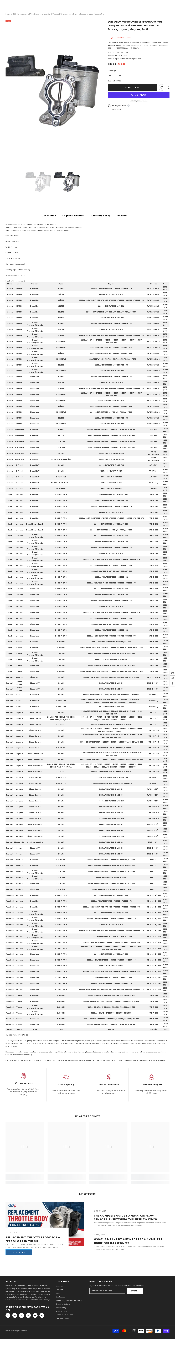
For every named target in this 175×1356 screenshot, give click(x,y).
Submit (135, 1291)
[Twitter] (41, 1315)
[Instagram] (14, 1315)
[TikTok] (28, 1315)
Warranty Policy (100, 215)
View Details (19, 1252)
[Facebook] (8, 1315)
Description (49, 215)
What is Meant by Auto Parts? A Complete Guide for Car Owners (128, 1241)
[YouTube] (35, 1315)
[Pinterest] (21, 1315)
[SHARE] (167, 88)
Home (8, 14)
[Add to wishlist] (162, 87)
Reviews (122, 215)
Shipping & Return (73, 215)
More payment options (138, 101)
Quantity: (112, 71)
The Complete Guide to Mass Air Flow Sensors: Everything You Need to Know (125, 1217)
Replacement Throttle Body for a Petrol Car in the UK (33, 1239)
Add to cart (132, 87)
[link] (25, 1178)
